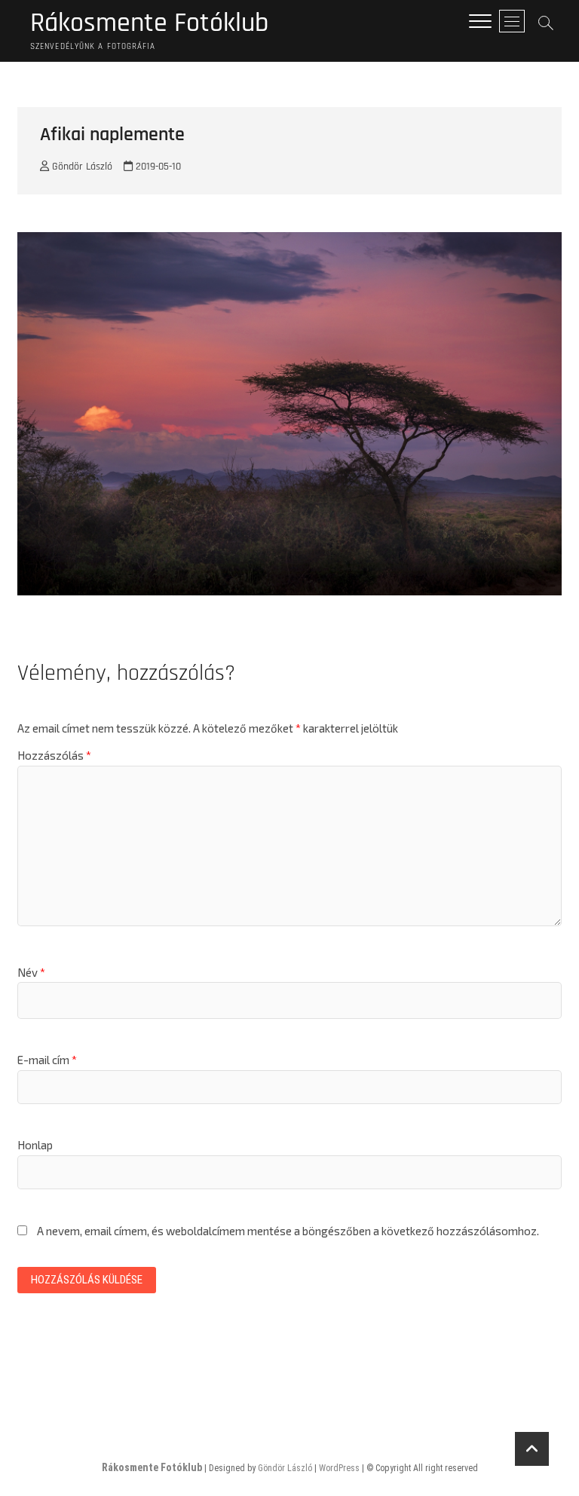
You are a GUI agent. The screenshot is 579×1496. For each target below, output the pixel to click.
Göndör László (80, 166)
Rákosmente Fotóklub (149, 23)
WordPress (339, 1468)
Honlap (35, 1145)
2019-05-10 (157, 166)
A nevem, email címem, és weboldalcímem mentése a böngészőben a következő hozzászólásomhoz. (288, 1230)
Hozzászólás (54, 755)
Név (31, 972)
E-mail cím (47, 1059)
